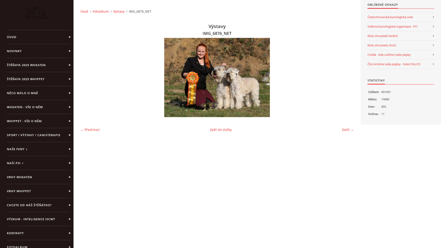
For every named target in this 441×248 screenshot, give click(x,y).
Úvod (12, 37)
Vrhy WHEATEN (19, 177)
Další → (348, 129)
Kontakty (15, 233)
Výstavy (118, 11)
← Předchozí (90, 129)
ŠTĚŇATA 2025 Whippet (26, 79)
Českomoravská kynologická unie (390, 17)
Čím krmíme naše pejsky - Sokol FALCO (394, 64)
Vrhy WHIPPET (19, 191)
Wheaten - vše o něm (25, 107)
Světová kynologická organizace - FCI (393, 26)
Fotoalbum (101, 11)
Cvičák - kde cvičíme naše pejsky (389, 55)
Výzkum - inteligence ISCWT (31, 219)
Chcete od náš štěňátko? (29, 205)
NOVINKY (14, 51)
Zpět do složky (221, 129)
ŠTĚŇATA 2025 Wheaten (26, 65)
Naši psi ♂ (15, 163)
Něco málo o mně (22, 93)
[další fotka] (346, 77)
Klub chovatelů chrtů (382, 45)
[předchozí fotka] (88, 77)
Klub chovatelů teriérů (383, 36)
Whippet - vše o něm (24, 121)
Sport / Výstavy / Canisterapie (33, 135)
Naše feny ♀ (17, 149)
